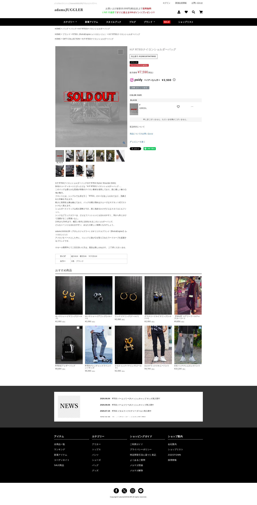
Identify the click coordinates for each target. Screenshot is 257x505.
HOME (58, 29)
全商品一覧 (59, 444)
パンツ (95, 455)
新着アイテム (91, 22)
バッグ (65, 29)
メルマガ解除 (136, 470)
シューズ (96, 460)
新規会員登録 (181, 3)
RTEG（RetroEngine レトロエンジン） (89, 34)
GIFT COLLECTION (71, 39)
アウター (96, 444)
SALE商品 (59, 465)
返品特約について (137, 127)
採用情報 (172, 460)
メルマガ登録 (136, 465)
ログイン (166, 3)
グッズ (95, 470)
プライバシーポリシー (141, 449)
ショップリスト (185, 22)
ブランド (66, 34)
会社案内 (172, 444)
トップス (96, 449)
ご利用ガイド (136, 444)
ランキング (59, 449)
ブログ (132, 22)
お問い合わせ (197, 3)
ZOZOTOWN (174, 455)
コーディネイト (61, 460)
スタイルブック (113, 22)
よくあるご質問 (137, 460)
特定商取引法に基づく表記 (143, 455)
